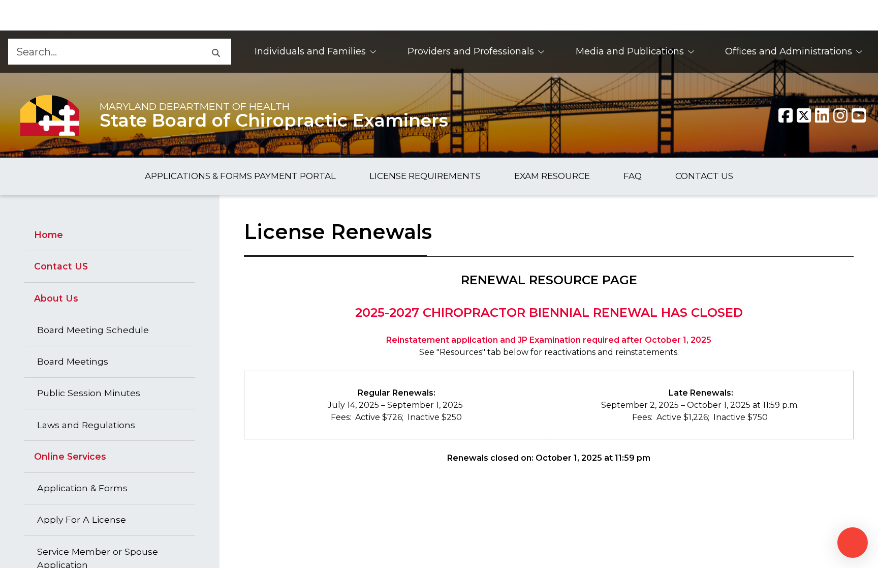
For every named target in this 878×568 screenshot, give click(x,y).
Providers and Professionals (470, 51)
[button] (215, 52)
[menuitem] (315, 52)
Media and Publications (630, 51)
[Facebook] (785, 115)
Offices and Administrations (788, 51)
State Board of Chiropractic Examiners (274, 120)
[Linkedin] (822, 115)
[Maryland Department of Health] (49, 115)
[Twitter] (804, 115)
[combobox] (104, 52)
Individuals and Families (310, 51)
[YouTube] (859, 115)
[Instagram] (840, 115)
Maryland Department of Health (195, 106)
